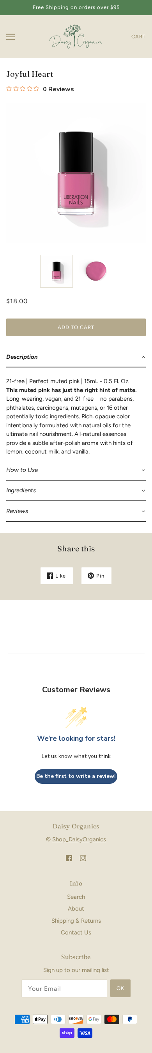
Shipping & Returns (76, 920)
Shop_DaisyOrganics (79, 839)
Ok (120, 988)
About (76, 908)
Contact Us (76, 932)
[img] (69, 858)
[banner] (75, 36)
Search (76, 896)
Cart (138, 37)
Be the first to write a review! (76, 776)
